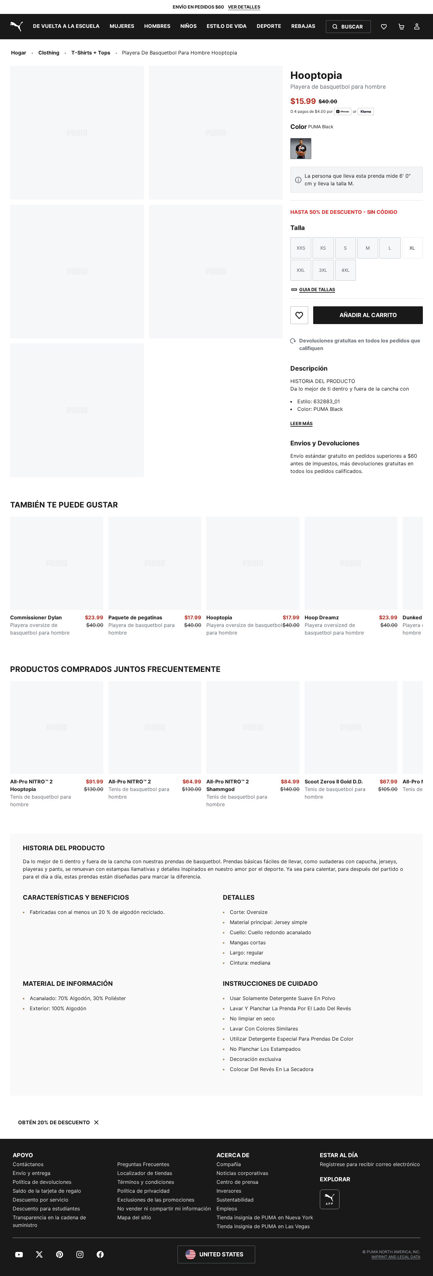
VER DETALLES (244, 7)
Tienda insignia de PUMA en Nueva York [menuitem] (265, 1217)
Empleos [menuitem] (227, 1208)
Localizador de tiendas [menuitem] (144, 1173)
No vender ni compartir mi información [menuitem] (164, 1208)
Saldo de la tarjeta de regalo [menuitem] (47, 1191)
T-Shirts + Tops (90, 52)
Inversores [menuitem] (229, 1191)
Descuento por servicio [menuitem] (40, 1199)
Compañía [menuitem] (229, 1164)
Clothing (48, 52)
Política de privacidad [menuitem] (143, 1191)
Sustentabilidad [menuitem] (235, 1199)
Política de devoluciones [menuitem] (42, 1182)
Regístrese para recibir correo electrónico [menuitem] (370, 1164)
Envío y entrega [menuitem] (31, 1173)
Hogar (18, 52)
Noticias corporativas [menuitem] (242, 1173)
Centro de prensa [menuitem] (237, 1182)
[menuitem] (66, 26)
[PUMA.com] (15, 26)
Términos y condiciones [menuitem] (145, 1182)
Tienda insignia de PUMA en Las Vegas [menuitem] (263, 1226)
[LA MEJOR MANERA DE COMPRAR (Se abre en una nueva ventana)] (329, 1199)
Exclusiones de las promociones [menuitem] (155, 1199)
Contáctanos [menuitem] (28, 1164)
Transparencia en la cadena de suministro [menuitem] (49, 1221)
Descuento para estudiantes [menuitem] (46, 1208)
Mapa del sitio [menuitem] (134, 1217)
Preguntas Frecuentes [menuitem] (143, 1164)
